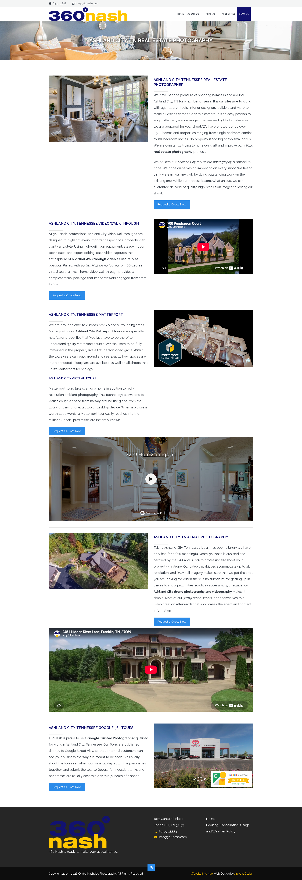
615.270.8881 (60, 3)
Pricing (210, 14)
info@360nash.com (87, 3)
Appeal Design (243, 873)
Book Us (244, 14)
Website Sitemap (202, 873)
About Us (193, 14)
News (210, 819)
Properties (228, 14)
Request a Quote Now (171, 204)
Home (180, 14)
